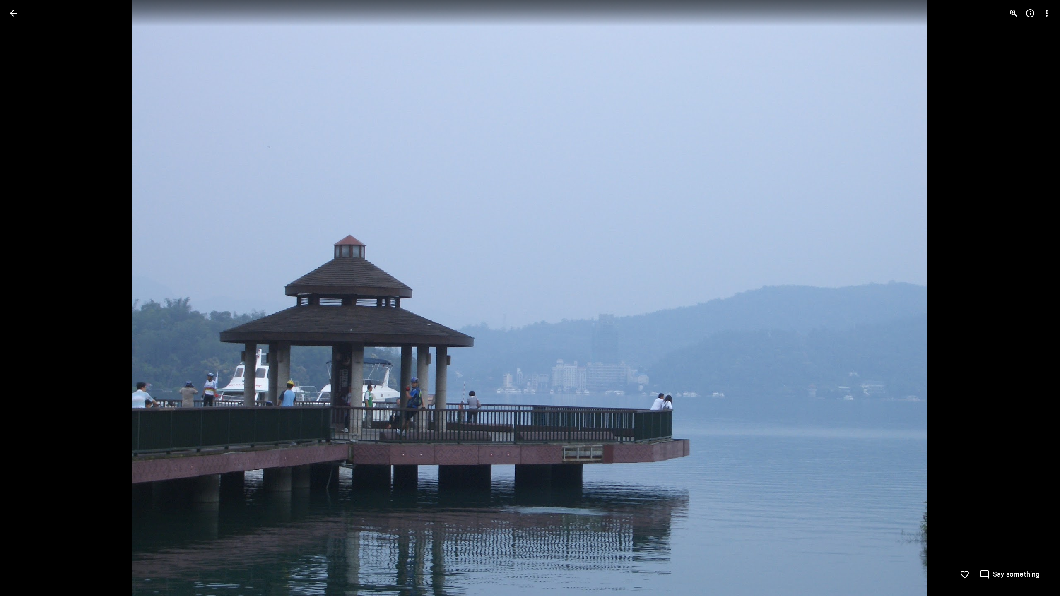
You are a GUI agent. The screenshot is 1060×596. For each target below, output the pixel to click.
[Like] (965, 574)
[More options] (1046, 13)
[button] (23, 298)
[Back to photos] (13, 13)
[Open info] (1030, 13)
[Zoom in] (1013, 13)
